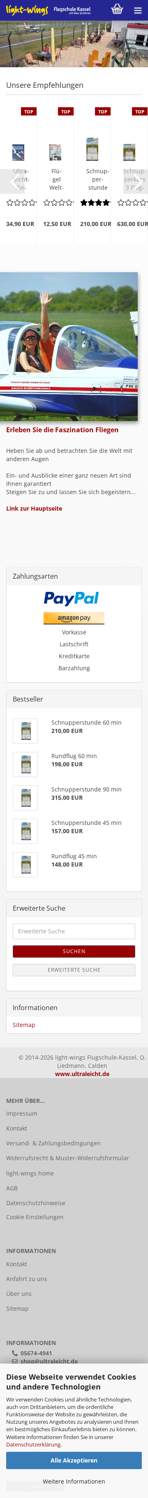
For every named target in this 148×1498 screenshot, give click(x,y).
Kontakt (16, 1128)
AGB (12, 1188)
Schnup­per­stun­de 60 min (97, 179)
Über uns (19, 1294)
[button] (12, 181)
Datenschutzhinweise (35, 1203)
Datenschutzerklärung (33, 1444)
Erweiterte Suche (74, 969)
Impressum (21, 1113)
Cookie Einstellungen (35, 1217)
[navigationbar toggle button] (137, 10)
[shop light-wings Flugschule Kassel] (45, 10)
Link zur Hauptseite (34, 508)
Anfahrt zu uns (26, 1279)
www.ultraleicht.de (82, 1074)
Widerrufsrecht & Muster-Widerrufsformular (67, 1158)
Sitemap (24, 1025)
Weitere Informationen (74, 1481)
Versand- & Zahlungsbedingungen (53, 1143)
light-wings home (30, 1173)
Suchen (74, 951)
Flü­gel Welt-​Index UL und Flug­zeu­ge (56, 179)
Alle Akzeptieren (74, 1460)
